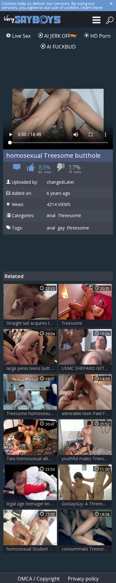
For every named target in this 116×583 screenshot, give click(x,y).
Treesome (72, 323)
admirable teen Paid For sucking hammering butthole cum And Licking (87, 413)
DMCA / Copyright (39, 578)
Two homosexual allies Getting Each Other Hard (31, 458)
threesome (78, 228)
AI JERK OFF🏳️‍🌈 (60, 35)
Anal (51, 215)
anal (51, 228)
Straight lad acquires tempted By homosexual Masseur (31, 323)
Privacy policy (83, 578)
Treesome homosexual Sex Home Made (31, 413)
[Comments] (16, 169)
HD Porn (99, 35)
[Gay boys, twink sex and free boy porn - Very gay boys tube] (31, 19)
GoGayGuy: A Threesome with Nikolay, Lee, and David (87, 504)
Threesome (69, 215)
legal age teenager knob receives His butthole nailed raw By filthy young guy (31, 504)
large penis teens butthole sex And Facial (31, 368)
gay (61, 228)
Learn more (91, 7)
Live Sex (21, 35)
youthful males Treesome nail (87, 458)
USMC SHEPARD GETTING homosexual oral (87, 368)
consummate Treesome (86, 549)
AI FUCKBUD (60, 46)
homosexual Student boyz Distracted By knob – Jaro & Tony (31, 549)
